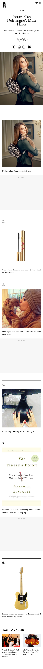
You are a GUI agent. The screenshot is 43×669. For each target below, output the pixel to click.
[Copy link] (24, 47)
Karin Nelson (22, 39)
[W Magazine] (4, 5)
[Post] (19, 47)
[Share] (13, 47)
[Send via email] (29, 47)
